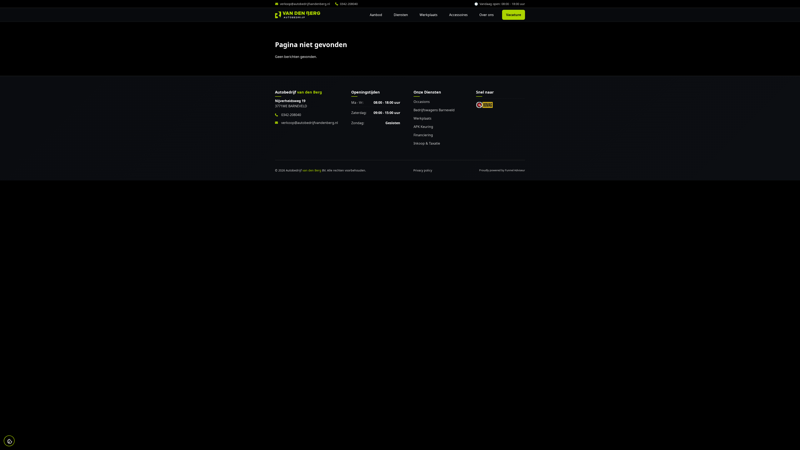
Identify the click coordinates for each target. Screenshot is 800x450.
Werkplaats (429, 14)
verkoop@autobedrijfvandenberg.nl (305, 4)
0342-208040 (349, 4)
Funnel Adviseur (515, 170)
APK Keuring (423, 126)
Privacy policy (422, 170)
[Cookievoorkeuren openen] (9, 441)
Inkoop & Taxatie (427, 143)
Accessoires (458, 14)
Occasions (422, 101)
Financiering (423, 135)
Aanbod (376, 14)
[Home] (297, 14)
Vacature (513, 14)
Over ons (486, 14)
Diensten (401, 14)
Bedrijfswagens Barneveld (434, 110)
